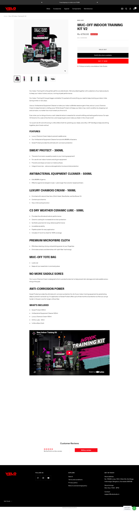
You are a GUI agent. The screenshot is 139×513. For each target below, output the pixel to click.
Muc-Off (80, 20)
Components (76, 9)
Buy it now (103, 61)
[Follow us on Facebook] (38, 478)
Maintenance (88, 9)
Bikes (48, 9)
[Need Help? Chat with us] (134, 508)
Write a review (86, 450)
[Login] (130, 8)
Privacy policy (73, 483)
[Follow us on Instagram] (43, 478)
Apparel (66, 9)
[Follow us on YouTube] (48, 478)
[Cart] (134, 9)
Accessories (57, 9)
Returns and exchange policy (77, 486)
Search (70, 476)
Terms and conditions (75, 479)
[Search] (126, 9)
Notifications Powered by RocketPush (69, 507)
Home (5, 16)
